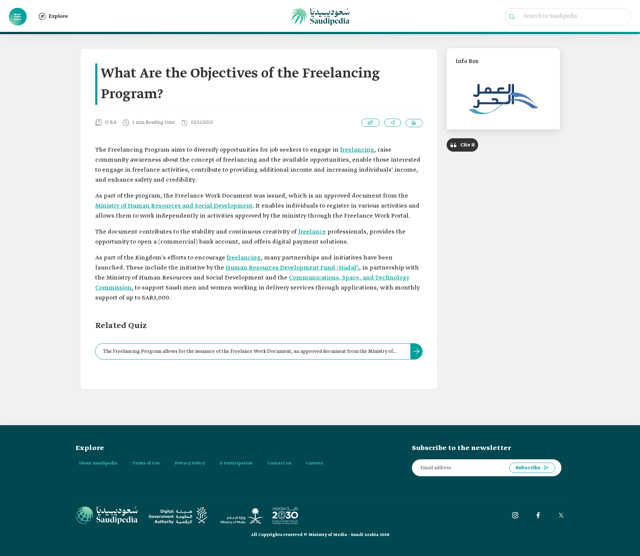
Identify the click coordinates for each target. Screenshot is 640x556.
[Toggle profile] (18, 17)
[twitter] (561, 515)
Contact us (279, 463)
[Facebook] (538, 515)
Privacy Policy (190, 463)
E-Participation (236, 463)
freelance (312, 232)
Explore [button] (58, 16)
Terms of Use (146, 463)
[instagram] (515, 515)
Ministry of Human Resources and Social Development (174, 206)
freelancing (357, 150)
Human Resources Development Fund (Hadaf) (292, 268)
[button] (18, 17)
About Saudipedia (98, 463)
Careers (314, 463)
